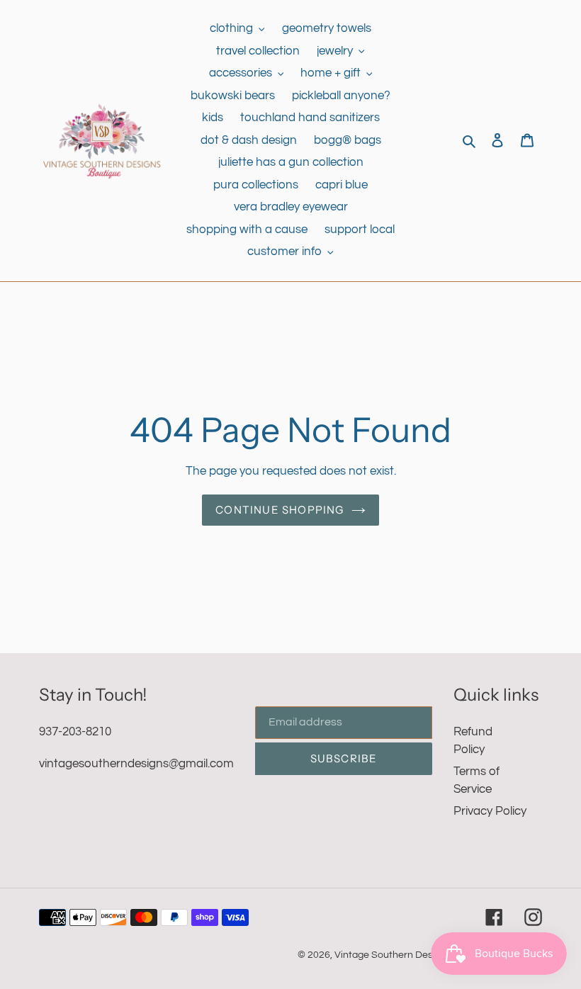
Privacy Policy (489, 811)
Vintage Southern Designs (392, 955)
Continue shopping (279, 509)
